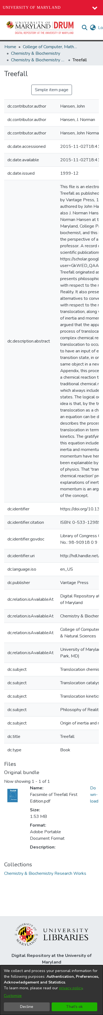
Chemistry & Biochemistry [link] (35, 53)
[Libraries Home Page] (51, 934)
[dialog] (51, 990)
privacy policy (70, 988)
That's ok (74, 1006)
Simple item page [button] (51, 90)
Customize (13, 995)
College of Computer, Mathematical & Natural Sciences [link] (50, 47)
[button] (40, 27)
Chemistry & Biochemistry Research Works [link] (38, 60)
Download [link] (94, 794)
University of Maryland (32, 7)
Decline (26, 1006)
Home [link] (10, 47)
